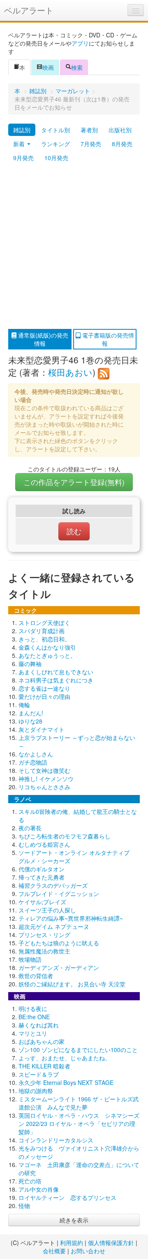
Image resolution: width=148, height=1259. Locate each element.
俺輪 (24, 705)
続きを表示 (74, 1220)
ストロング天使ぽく (44, 622)
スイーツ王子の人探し (47, 910)
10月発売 (56, 158)
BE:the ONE (34, 1017)
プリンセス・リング (44, 934)
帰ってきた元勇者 (41, 877)
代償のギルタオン (41, 869)
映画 (48, 67)
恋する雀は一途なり (44, 688)
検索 (77, 67)
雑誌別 (37, 91)
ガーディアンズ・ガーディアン (58, 967)
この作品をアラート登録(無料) (74, 482)
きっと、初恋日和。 (44, 639)
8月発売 (122, 144)
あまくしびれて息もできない (55, 672)
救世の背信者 (35, 976)
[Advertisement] (74, 247)
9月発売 (23, 158)
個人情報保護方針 (111, 1242)
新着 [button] (19, 144)
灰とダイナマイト (41, 729)
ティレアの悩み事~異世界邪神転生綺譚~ (70, 918)
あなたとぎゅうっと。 (47, 655)
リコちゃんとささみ (44, 787)
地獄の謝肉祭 (35, 1091)
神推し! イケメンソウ (46, 778)
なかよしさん (35, 754)
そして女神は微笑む (44, 770)
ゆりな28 (30, 721)
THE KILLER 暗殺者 (44, 1066)
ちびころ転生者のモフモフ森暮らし (64, 836)
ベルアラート (28, 10)
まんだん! (30, 713)
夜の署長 (30, 828)
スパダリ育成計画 (41, 631)
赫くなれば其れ (38, 1025)
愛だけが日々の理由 (44, 696)
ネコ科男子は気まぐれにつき (55, 680)
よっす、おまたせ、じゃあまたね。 (64, 1058)
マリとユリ (32, 1033)
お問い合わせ (88, 1251)
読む (74, 531)
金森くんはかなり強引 (47, 647)
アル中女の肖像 (38, 1189)
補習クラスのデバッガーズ (53, 885)
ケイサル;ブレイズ (42, 902)
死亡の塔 (30, 1181)
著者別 (89, 130)
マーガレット (73, 91)
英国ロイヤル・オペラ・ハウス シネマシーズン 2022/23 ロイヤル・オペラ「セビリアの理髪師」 (78, 1123)
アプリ (80, 43)
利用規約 (71, 1242)
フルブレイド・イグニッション (58, 893)
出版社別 (120, 130)
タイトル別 (55, 130)
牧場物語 (30, 959)
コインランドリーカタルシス (55, 1140)
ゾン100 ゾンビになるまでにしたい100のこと (78, 1049)
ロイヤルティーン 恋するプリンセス (67, 1197)
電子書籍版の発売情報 (107, 339)
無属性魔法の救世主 (44, 951)
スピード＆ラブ (38, 1074)
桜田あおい (70, 372)
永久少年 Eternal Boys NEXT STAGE (65, 1082)
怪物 (24, 1206)
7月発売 (91, 144)
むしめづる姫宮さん (44, 844)
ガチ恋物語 (32, 762)
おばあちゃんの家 (41, 1041)
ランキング (55, 144)
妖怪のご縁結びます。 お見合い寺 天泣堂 (71, 984)
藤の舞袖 (30, 663)
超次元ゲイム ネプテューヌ (53, 926)
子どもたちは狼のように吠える (58, 943)
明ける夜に (32, 1008)
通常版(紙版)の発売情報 (42, 339)
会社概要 (54, 1251)
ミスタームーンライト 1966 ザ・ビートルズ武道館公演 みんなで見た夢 (78, 1103)
